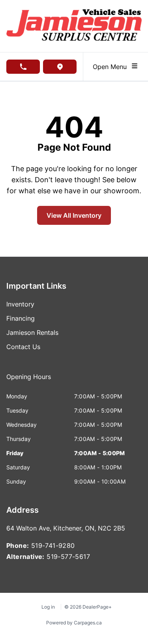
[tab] (28, 380)
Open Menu (112, 67)
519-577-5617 (68, 556)
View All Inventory (74, 215)
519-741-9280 (53, 545)
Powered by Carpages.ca (74, 623)
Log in (48, 607)
